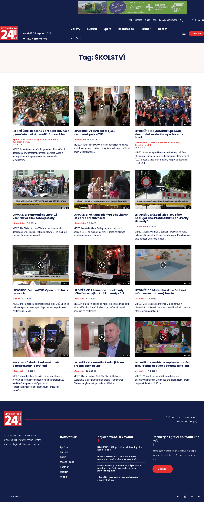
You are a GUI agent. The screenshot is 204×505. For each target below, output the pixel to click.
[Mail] (199, 20)
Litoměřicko (80, 139)
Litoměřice (140, 226)
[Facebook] (192, 20)
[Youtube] (199, 497)
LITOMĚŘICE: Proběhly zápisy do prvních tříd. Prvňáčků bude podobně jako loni (163, 364)
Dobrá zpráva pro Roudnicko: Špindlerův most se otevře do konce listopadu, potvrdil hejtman (119, 468)
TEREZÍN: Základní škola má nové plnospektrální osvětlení (36, 364)
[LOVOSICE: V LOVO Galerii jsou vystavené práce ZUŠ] (102, 106)
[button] (181, 20)
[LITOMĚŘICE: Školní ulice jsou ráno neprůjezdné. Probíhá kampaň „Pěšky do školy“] (163, 189)
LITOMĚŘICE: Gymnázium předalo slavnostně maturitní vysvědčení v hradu (159, 134)
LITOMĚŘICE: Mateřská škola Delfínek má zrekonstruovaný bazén (161, 291)
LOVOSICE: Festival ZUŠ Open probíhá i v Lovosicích (41, 291)
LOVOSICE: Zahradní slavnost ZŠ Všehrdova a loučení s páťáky (35, 216)
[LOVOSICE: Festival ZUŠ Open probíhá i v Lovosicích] (41, 265)
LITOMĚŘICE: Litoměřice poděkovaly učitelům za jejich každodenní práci (99, 291)
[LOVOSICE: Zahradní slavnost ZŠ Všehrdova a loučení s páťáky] (41, 189)
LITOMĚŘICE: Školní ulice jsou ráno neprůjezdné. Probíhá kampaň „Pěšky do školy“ (161, 218)
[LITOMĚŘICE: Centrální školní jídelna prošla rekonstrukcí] (102, 337)
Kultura (16, 299)
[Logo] (13, 418)
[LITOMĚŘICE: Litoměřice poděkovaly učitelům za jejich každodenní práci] (102, 265)
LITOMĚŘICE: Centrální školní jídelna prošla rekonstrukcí (99, 364)
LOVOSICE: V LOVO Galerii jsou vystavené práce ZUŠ (94, 132)
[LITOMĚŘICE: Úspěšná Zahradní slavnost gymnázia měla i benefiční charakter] (41, 106)
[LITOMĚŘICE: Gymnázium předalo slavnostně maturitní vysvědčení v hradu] (163, 106)
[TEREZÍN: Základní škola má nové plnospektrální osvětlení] (41, 337)
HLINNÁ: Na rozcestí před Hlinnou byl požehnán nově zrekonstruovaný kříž (117, 458)
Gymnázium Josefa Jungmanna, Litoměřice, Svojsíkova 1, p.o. (36, 140)
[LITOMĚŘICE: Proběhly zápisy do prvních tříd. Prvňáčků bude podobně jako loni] (163, 337)
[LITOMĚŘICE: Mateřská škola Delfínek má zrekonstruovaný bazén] (163, 265)
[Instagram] (195, 20)
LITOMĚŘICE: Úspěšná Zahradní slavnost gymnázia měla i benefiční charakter (41, 132)
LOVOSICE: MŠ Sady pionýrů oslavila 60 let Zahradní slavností (101, 216)
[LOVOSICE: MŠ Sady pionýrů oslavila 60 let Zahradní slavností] (102, 189)
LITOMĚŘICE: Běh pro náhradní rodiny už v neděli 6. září (119, 448)
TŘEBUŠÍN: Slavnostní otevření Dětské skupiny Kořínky (117, 478)
